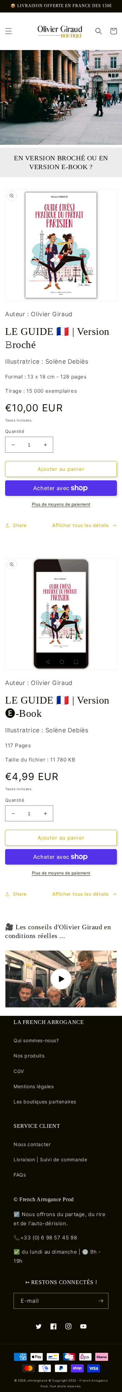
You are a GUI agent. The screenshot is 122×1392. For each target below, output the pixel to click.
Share (20, 525)
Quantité (14, 431)
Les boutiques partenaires (45, 1101)
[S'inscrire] (100, 1301)
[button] (8, 31)
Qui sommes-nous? (36, 1040)
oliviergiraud (37, 1380)
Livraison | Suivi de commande (50, 1159)
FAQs (20, 1175)
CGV (19, 1071)
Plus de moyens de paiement (61, 504)
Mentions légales (34, 1086)
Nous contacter (32, 1144)
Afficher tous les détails (80, 525)
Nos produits (29, 1055)
